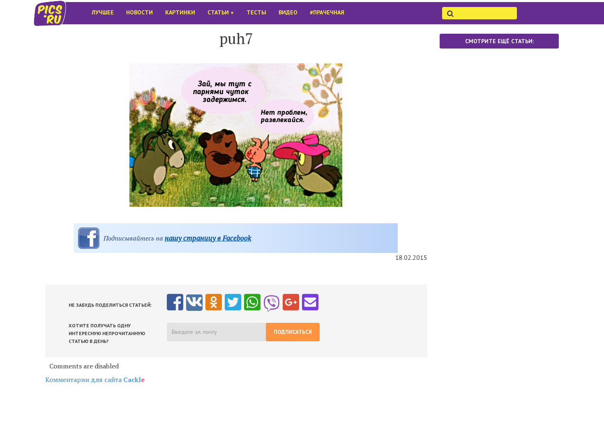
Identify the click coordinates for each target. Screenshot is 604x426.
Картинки (180, 12)
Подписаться (293, 332)
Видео (288, 12)
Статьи (220, 12)
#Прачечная (327, 12)
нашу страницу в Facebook (208, 238)
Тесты (256, 12)
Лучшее (103, 12)
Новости (139, 12)
